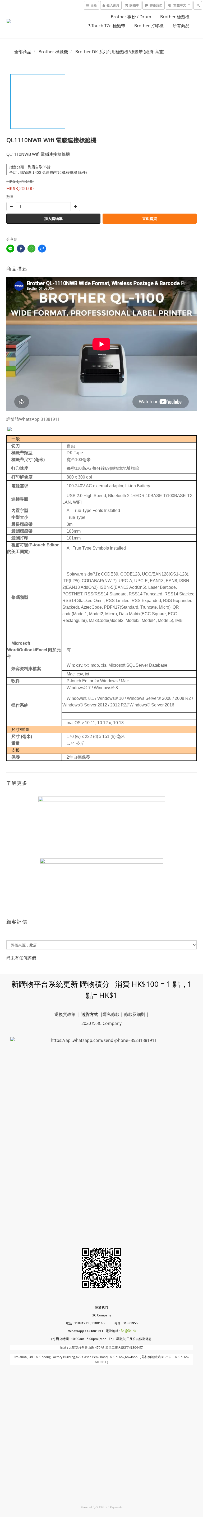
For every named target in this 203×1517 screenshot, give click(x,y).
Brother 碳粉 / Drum (131, 17)
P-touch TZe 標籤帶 (106, 26)
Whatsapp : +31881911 (85, 1331)
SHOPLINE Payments (109, 1507)
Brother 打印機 (149, 26)
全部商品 (22, 52)
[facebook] (21, 249)
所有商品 (181, 26)
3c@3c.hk (128, 1331)
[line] (10, 249)
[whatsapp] (31, 249)
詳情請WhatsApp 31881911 (33, 419)
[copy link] (42, 249)
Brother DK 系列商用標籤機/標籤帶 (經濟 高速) (119, 52)
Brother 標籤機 (175, 17)
